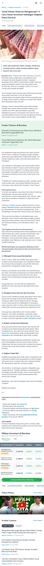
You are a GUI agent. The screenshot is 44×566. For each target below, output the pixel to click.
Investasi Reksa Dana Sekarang (22, 480)
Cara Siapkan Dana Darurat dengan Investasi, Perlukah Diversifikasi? (19, 541)
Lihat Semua (37, 493)
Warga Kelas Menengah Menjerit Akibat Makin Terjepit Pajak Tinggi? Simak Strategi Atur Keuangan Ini (22, 531)
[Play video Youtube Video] (22, 505)
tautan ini (23, 404)
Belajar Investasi (15, 7)
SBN (15, 439)
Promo (4, 135)
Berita (4, 7)
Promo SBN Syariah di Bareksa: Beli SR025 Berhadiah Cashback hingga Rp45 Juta (21, 141)
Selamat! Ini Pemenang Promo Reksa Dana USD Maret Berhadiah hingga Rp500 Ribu (21, 132)
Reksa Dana (6, 439)
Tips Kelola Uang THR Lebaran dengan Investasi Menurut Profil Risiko (20, 550)
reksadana (11, 207)
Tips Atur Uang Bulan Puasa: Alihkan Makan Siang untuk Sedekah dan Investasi (20, 560)
